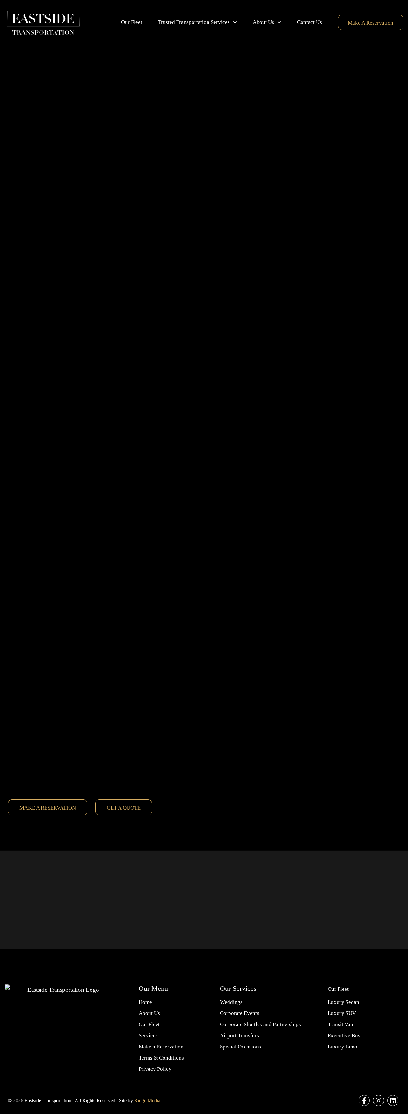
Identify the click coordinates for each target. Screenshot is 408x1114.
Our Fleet (131, 22)
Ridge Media (147, 1100)
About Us (263, 22)
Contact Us (309, 22)
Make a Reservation (370, 23)
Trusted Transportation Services (194, 22)
